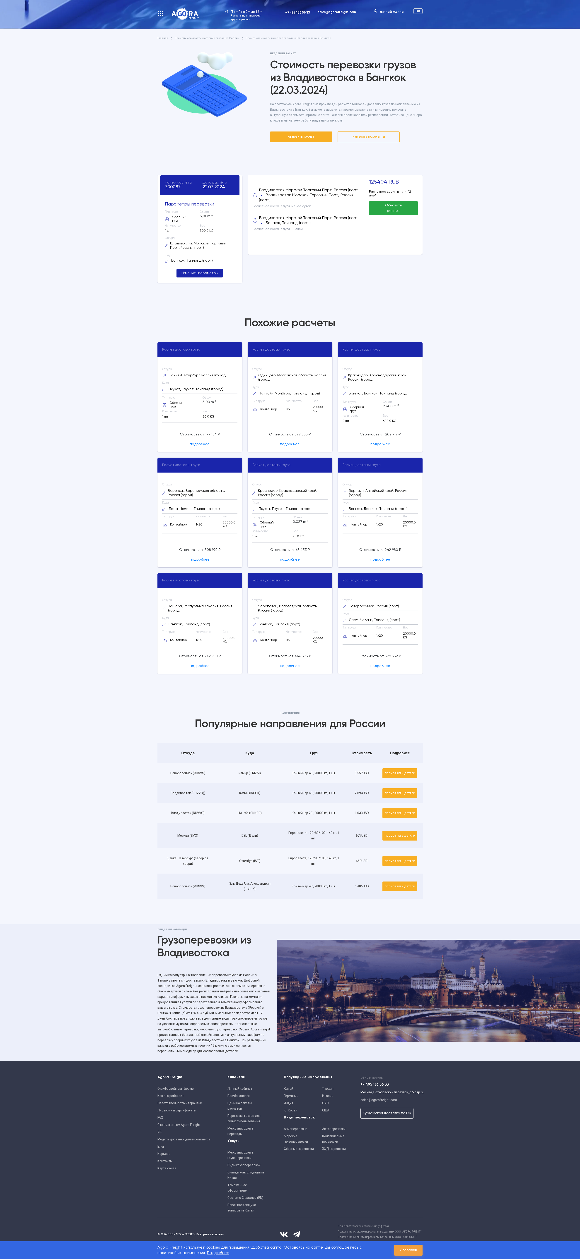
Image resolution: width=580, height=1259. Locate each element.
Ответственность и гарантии (179, 1103)
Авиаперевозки (295, 1129)
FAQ (160, 1117)
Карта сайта (166, 1168)
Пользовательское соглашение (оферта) (363, 1226)
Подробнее (218, 1253)
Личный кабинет (392, 11)
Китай (288, 1088)
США (325, 1110)
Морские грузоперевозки (296, 1138)
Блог (160, 1146)
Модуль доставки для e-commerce (183, 1139)
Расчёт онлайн (238, 1096)
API (159, 1132)
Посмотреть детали (400, 773)
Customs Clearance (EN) (245, 1197)
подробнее (200, 444)
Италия (327, 1096)
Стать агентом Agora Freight (178, 1125)
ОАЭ (325, 1103)
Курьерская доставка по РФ (387, 1113)
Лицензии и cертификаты (176, 1110)
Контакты (164, 1161)
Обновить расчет (301, 136)
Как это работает (170, 1096)
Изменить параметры (369, 136)
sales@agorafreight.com (337, 12)
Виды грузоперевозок (243, 1165)
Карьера (163, 1154)
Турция (328, 1088)
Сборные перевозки (299, 1149)
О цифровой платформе (175, 1088)
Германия (291, 1096)
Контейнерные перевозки (333, 1138)
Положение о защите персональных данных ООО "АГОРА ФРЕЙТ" (380, 1231)
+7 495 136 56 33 (297, 12)
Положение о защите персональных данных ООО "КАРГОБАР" (377, 1237)
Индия (288, 1103)
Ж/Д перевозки (334, 1149)
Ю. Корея (290, 1110)
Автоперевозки (334, 1129)
